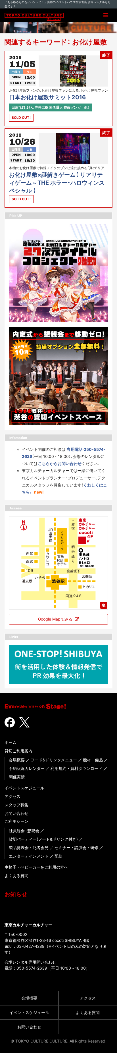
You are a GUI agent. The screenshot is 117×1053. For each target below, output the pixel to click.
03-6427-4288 (30, 946)
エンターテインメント (29, 856)
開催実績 (17, 776)
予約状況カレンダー (27, 768)
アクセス (12, 796)
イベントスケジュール (24, 787)
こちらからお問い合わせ (60, 463)
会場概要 (17, 759)
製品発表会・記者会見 (29, 847)
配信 (58, 856)
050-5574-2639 (31, 968)
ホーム (10, 742)
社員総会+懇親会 (24, 830)
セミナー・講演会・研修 (76, 847)
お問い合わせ (16, 813)
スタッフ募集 (16, 804)
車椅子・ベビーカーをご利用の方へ (36, 867)
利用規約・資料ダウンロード (76, 768)
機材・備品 (93, 759)
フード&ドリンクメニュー (54, 759)
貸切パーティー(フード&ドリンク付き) (43, 839)
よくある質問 (16, 875)
